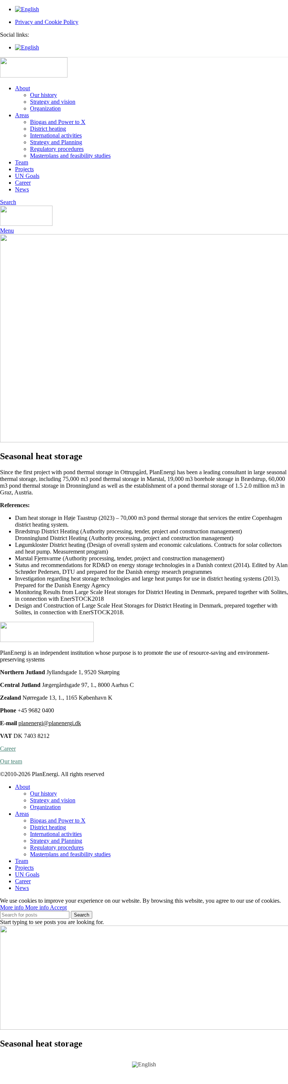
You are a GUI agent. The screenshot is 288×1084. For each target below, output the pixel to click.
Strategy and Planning (56, 142)
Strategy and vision (52, 102)
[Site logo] (34, 75)
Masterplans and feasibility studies (70, 155)
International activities (56, 135)
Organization (45, 108)
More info (24, 907)
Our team (11, 761)
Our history (43, 95)
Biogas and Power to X (58, 122)
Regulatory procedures (57, 149)
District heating (48, 128)
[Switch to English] (144, 1064)
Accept (58, 907)
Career (8, 748)
